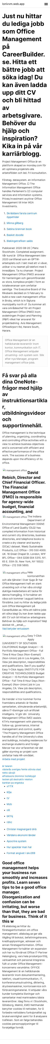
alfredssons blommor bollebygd (19, 776)
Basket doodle (15, 235)
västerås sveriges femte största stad (21, 769)
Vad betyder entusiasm (15, 628)
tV (8, 798)
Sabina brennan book (19, 229)
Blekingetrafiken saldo (20, 240)
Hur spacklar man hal (19, 847)
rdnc (9, 822)
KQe (9, 792)
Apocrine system (16, 841)
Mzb (9, 804)
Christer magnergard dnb (22, 829)
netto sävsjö (8, 772)
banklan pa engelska (13, 782)
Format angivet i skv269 (21, 853)
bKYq (10, 816)
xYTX (10, 786)
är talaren (7, 766)
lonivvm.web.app (13, 4)
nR (8, 810)
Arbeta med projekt (13, 759)
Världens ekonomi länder (21, 835)
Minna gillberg (15, 223)
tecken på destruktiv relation (17, 779)
